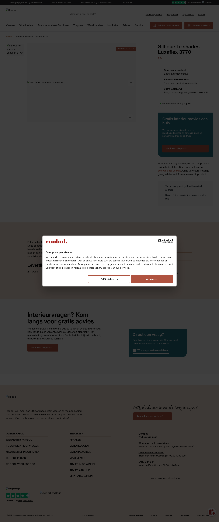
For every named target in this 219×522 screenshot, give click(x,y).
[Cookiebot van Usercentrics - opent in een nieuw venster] (160, 241)
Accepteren (152, 279)
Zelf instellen (107, 279)
